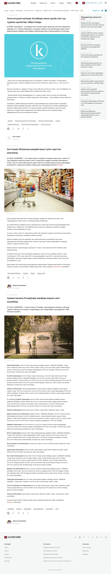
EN (92, 3)
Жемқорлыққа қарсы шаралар (53, 557)
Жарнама (85, 554)
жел (57, 509)
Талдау (61, 3)
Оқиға (6, 547)
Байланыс (85, 551)
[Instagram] (8, 128)
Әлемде (6, 561)
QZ (86, 3)
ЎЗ (101, 3)
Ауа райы (49, 509)
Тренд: (6, 10)
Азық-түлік (41, 273)
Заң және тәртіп (29, 10)
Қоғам (58, 121)
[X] (28, 128)
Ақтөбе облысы (13, 124)
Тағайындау (19, 10)
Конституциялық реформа (61, 10)
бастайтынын (56, 267)
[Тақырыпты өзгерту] (77, 3)
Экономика (8, 557)
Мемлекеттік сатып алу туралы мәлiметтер (57, 561)
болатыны (10, 502)
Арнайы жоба (47, 10)
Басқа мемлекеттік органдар (25, 121)
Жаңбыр (11, 509)
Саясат (6, 551)
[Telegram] (18, 128)
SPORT (69, 3)
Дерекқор (38, 10)
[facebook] (88, 537)
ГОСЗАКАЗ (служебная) (30, 124)
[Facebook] (23, 128)
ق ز (99, 3)
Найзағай (27, 509)
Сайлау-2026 (75, 10)
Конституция (45, 124)
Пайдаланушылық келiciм (51, 547)
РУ (89, 3)
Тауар (33, 273)
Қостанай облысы (14, 273)
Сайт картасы (86, 547)
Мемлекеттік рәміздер (50, 554)
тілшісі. (60, 165)
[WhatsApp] (13, 128)
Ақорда (11, 10)
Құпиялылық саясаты (50, 551)
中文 (95, 3)
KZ (83, 3)
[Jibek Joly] (97, 10)
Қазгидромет (38, 509)
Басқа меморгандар (45, 121)
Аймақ (10, 121)
